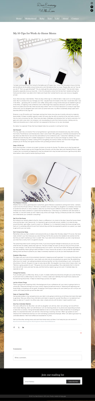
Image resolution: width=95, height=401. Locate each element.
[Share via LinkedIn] (23, 327)
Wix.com (63, 396)
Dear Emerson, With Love (46, 8)
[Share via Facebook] (14, 327)
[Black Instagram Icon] (91, 3)
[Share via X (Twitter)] (18, 327)
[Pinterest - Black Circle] (91, 6)
